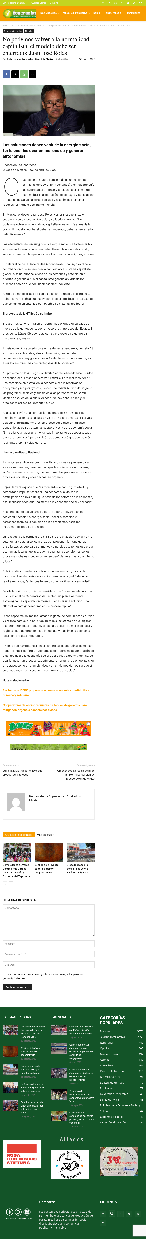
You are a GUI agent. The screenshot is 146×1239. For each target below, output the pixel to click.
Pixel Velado (113, 13)
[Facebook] (109, 2)
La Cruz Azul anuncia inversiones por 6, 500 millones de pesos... (32, 1087)
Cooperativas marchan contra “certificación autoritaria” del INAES (81, 1030)
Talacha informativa (75, 13)
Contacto (54, 2)
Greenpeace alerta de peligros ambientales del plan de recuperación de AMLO (76, 774)
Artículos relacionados (18, 834)
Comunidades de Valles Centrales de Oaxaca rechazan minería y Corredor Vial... (33, 1031)
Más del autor (45, 834)
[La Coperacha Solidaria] (48, 747)
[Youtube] (140, 2)
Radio (96, 13)
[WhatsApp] (24, 74)
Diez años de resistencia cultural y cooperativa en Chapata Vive (81, 1096)
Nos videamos (48, 13)
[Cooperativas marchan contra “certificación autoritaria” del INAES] (59, 1030)
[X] (134, 2)
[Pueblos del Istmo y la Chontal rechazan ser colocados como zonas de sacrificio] (10, 1105)
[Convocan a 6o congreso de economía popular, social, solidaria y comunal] (59, 1116)
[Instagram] (115, 2)
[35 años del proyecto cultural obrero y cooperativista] (49, 852)
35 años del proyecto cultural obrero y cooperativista (47, 868)
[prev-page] (5, 883)
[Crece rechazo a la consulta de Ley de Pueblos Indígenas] (81, 852)
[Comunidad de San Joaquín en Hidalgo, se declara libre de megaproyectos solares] (59, 1073)
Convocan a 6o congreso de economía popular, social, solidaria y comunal (81, 1117)
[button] (103, 2)
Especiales (133, 13)
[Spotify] (128, 2)
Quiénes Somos (38, 2)
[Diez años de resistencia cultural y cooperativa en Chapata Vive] (59, 1094)
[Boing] (48, 728)
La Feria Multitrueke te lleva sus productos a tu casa (22, 772)
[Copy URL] (32, 74)
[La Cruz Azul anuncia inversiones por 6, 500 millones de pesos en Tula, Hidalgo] (10, 1087)
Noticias (40, 25)
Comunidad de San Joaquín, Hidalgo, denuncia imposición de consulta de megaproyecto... (81, 1051)
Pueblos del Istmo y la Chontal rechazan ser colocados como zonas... (32, 1107)
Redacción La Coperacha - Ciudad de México (30, 58)
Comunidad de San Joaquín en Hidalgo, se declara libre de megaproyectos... (81, 1074)
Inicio (5, 25)
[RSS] (122, 2)
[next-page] (11, 883)
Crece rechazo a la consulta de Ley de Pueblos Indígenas (77, 868)
